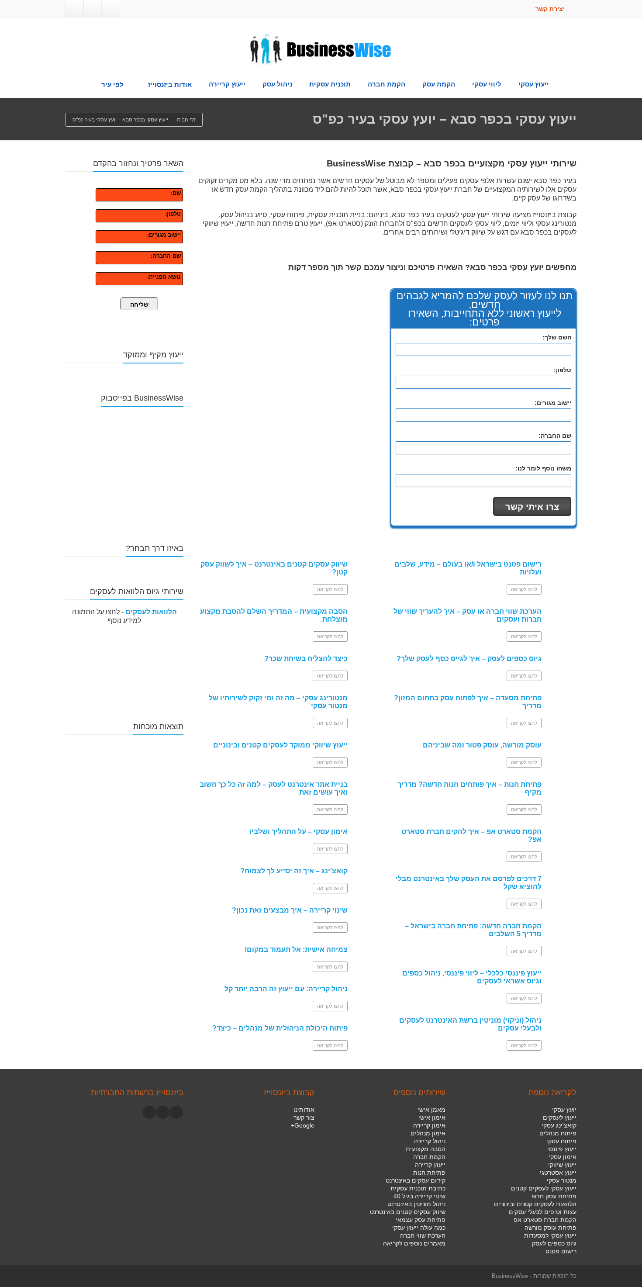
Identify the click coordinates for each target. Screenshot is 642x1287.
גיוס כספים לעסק (554, 1243)
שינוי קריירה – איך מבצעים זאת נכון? (290, 910)
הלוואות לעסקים (151, 612)
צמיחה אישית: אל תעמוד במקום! (296, 949)
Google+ (302, 1125)
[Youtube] (162, 1112)
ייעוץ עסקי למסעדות (550, 1235)
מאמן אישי (431, 1109)
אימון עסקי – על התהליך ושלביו (298, 831)
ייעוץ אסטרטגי (558, 1172)
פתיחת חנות (429, 1172)
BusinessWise (510, 1276)
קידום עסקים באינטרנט (415, 1180)
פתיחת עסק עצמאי (420, 1219)
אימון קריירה (429, 1125)
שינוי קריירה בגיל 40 (419, 1196)
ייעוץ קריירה (227, 84)
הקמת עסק (438, 84)
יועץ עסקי (564, 1109)
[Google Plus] (92, 8)
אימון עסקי (562, 1156)
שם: (176, 193)
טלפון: (173, 214)
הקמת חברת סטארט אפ (545, 1219)
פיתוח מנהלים (557, 1133)
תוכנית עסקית (330, 84)
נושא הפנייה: (164, 276)
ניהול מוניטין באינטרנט (416, 1204)
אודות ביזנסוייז (170, 84)
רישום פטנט (560, 1251)
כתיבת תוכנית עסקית (417, 1188)
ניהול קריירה (429, 1141)
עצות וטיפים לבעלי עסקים (542, 1211)
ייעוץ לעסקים (559, 1117)
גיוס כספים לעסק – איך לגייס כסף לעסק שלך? (469, 658)
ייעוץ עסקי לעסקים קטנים (543, 1188)
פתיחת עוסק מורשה (550, 1227)
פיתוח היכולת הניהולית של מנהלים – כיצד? (280, 1028)
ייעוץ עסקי (533, 84)
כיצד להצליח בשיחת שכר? (306, 658)
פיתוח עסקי (561, 1141)
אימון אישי (431, 1117)
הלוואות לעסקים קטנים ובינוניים (535, 1204)
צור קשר (303, 1117)
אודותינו (303, 1109)
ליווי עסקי (486, 84)
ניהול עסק (277, 84)
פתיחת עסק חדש (554, 1196)
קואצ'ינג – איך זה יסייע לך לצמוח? (294, 871)
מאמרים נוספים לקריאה (414, 1243)
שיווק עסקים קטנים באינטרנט (407, 1211)
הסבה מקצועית (425, 1148)
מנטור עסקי (561, 1180)
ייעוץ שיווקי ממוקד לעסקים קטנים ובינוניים (280, 745)
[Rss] (74, 8)
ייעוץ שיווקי (562, 1164)
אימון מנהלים (428, 1133)
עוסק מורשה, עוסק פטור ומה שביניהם (482, 745)
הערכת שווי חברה (422, 1235)
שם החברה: (166, 256)
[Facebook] (111, 8)
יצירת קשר (550, 8)
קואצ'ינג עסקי (559, 1125)
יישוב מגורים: (164, 235)
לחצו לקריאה (330, 589)
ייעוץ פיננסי (561, 1148)
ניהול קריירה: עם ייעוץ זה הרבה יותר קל (286, 989)
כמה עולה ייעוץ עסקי (418, 1227)
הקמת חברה (386, 84)
